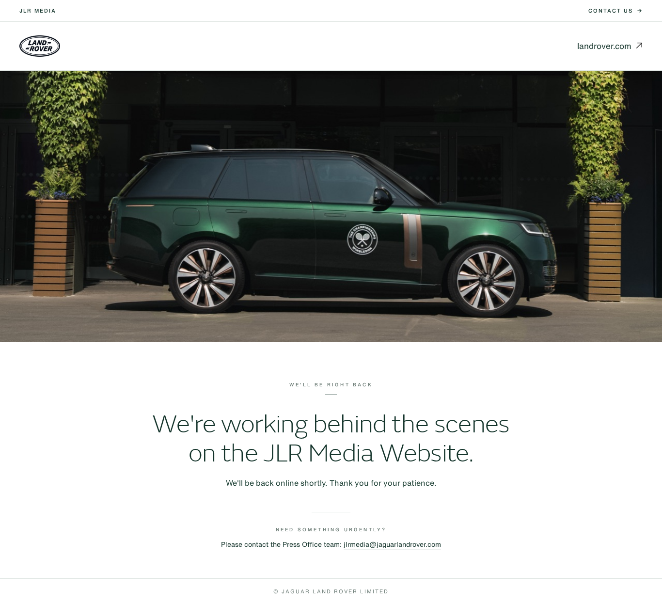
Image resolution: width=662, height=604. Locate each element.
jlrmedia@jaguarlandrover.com (392, 544)
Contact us (610, 11)
